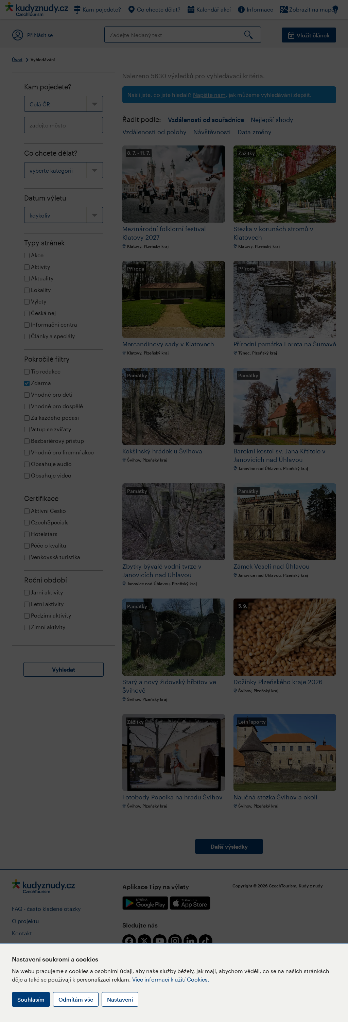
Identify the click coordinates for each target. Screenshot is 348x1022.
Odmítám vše (75, 999)
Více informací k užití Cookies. (170, 979)
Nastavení (120, 999)
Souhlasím (31, 999)
